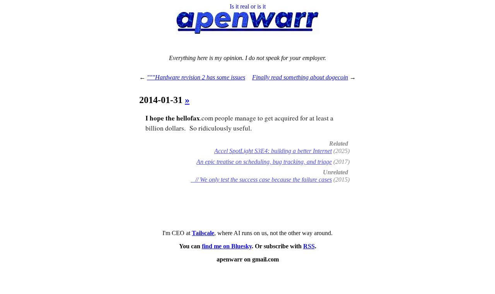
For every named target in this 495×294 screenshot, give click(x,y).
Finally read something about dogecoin (300, 77)
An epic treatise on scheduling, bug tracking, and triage (264, 161)
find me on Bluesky (227, 246)
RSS (309, 246)
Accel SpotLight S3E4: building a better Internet (273, 151)
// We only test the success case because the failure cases (261, 179)
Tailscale (203, 233)
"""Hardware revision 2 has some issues (196, 77)
